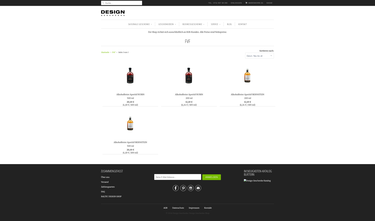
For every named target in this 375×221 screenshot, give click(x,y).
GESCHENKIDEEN (166, 24)
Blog (229, 24)
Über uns (105, 177)
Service (214, 24)
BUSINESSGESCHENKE (192, 24)
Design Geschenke (180, 213)
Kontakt (242, 24)
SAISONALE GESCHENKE (139, 24)
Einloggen (236, 3)
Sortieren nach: (266, 51)
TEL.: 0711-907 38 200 (217, 3)
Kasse (269, 3)
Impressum (194, 208)
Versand (105, 182)
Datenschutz (178, 208)
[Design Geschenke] (113, 13)
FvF (187, 41)
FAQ (103, 191)
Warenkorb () (255, 3)
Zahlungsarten (108, 187)
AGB (165, 208)
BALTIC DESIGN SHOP (111, 196)
